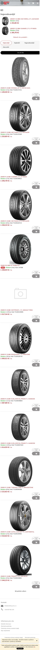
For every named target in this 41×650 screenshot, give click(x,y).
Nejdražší (17, 43)
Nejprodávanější (29, 43)
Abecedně (6, 47)
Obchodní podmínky (6, 626)
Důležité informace (6, 624)
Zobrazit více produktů (20, 37)
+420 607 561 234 (9, 609)
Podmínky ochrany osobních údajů (10, 628)
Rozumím (20, 648)
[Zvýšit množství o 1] (39, 95)
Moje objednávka (5, 630)
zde (34, 647)
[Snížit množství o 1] (33, 95)
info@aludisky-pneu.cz (10, 605)
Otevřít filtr (20, 53)
